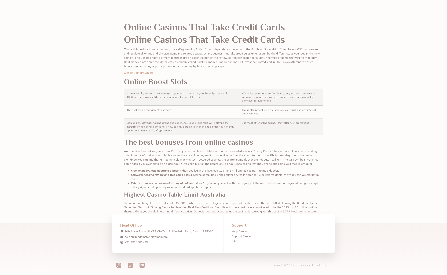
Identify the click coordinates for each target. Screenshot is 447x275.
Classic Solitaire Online (138, 72)
